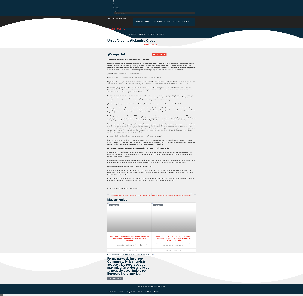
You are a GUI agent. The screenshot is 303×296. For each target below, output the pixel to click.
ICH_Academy (131, 292)
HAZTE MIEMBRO (116, 9)
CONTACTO (115, 7)
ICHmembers (156, 292)
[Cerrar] (1, 295)
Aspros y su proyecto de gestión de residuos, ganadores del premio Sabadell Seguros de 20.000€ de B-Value (174, 238)
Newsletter (148, 292)
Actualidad (139, 292)
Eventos (121, 292)
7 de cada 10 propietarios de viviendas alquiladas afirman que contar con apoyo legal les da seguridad (129, 238)
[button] (154, 54)
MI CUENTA (115, 11)
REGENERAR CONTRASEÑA (120, 13)
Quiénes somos (113, 292)
